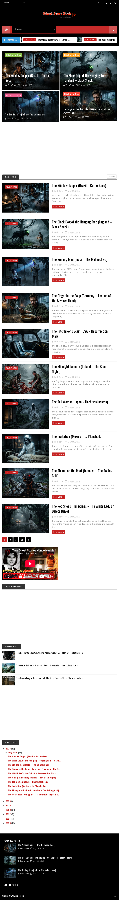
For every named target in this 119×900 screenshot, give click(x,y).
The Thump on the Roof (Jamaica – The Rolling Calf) (82, 473)
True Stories (73, 40)
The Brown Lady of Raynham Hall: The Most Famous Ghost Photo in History (49, 678)
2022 (8, 814)
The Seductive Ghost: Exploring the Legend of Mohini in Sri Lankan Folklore (49, 652)
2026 (8, 748)
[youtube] (115, 3)
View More (112, 176)
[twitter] (110, 3)
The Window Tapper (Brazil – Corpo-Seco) (38, 39)
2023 (8, 809)
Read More (57, 206)
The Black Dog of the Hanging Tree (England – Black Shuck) (84, 78)
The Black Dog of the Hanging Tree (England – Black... (34, 760)
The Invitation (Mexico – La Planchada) (77, 436)
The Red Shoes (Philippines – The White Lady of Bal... (34, 794)
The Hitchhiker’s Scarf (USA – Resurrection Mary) (80, 333)
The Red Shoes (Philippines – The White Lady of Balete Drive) (83, 508)
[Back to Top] (115, 896)
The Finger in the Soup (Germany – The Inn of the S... (34, 769)
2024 (8, 805)
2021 (8, 818)
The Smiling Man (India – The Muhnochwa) (25, 114)
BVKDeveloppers (17, 895)
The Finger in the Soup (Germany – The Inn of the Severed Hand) (86, 111)
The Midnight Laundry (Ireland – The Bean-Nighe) (80, 369)
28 (22, 539)
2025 (8, 801)
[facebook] (98, 3)
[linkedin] (106, 3)
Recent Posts (10, 177)
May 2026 (13, 752)
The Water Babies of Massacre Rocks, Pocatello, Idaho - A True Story (46, 665)
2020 (8, 823)
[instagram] (102, 3)
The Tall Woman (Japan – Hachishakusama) (80, 402)
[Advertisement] (59, 148)
